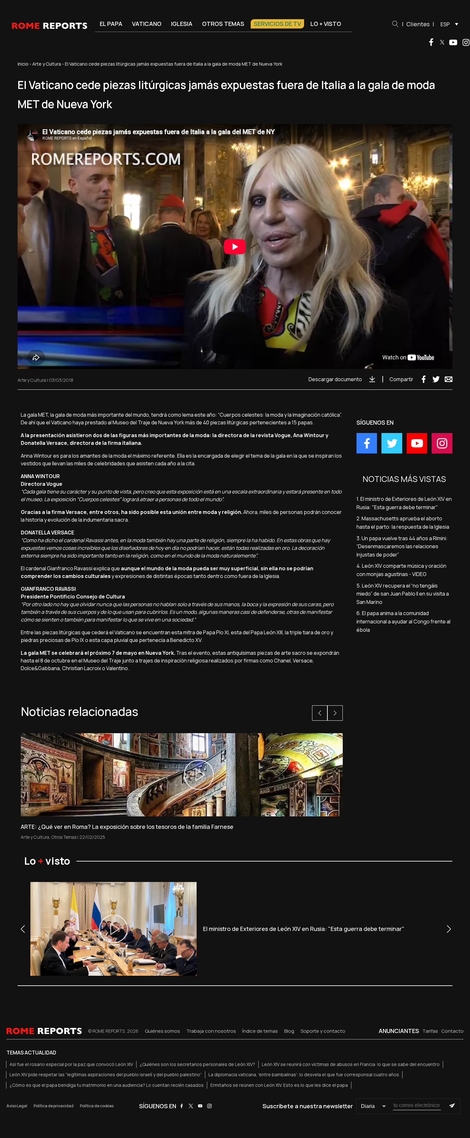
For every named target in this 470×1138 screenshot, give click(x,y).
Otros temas (223, 24)
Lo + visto (325, 24)
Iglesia (181, 24)
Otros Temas (63, 837)
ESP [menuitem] (445, 24)
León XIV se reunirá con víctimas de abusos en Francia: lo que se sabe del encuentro (351, 1064)
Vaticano (146, 24)
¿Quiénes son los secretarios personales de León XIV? (197, 1064)
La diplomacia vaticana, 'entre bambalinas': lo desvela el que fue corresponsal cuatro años (303, 1074)
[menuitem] (447, 24)
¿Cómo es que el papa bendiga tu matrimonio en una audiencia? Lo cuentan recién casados (107, 1085)
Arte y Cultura (46, 64)
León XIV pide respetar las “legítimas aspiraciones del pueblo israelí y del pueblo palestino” (106, 1074)
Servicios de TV (277, 24)
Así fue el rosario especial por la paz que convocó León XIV (71, 1064)
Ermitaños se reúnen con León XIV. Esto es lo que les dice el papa (279, 1085)
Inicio (23, 64)
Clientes (418, 24)
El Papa (111, 24)
